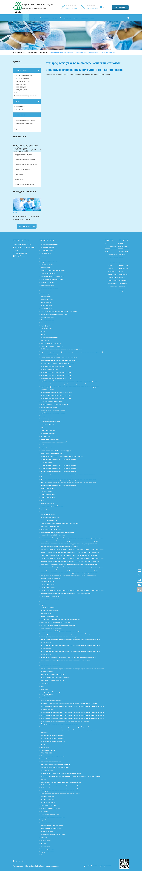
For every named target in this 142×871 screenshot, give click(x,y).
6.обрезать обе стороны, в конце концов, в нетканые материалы (61, 773)
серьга (17, 101)
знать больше (45, 698)
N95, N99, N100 (21, 84)
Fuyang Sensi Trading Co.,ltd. (22, 244)
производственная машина (49, 288)
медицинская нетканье (22, 169)
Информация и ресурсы (69, 18)
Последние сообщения (24, 191)
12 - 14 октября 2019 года (49, 520)
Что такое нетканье (47, 770)
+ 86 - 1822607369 (92, 8)
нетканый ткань (32, 52)
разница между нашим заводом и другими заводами (57, 532)
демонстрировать (46, 509)
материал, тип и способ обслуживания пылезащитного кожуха (60, 631)
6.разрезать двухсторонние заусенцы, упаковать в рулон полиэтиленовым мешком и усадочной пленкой (71, 777)
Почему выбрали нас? (48, 750)
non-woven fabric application (123, 243)
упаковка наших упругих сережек (51, 700)
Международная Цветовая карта (51, 692)
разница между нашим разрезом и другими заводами (58, 360)
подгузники (19, 174)
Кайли (43, 334)
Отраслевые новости (47, 424)
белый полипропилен (47, 285)
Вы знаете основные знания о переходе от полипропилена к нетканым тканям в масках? (69, 703)
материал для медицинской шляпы (26, 164)
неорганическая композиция (50, 526)
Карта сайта (86, 866)
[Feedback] (139, 589)
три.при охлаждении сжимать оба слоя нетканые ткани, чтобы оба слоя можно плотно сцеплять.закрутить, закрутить (68, 577)
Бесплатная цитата (28, 226)
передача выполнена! (47, 852)
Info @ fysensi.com (72, 8)
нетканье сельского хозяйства (24, 184)
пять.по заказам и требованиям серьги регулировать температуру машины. (65, 721)
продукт (26, 18)
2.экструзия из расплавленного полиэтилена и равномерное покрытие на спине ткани (68, 474)
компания (44, 259)
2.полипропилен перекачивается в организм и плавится (58, 459)
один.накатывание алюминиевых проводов (54, 404)
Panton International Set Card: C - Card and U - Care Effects (59, 357)
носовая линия (20, 115)
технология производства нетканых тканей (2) (55, 764)
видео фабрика (45, 326)
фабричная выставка (47, 503)
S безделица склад (46, 328)
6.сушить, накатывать (48, 796)
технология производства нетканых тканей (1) (55, 767)
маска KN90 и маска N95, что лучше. (53, 535)
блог (42, 686)
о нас (34, 18)
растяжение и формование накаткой (52, 674)
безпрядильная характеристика (51, 529)
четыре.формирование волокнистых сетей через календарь (59, 637)
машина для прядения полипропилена (53, 270)
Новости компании (47, 264)
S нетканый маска (46, 308)
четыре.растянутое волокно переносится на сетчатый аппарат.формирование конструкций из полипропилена (83, 52)
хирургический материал (23, 155)
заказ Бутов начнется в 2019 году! (52, 346)
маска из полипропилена (48, 291)
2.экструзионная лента (48, 488)
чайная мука (19, 179)
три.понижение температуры (50, 596)
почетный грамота (47, 419)
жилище (17, 18)
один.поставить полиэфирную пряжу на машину (56, 392)
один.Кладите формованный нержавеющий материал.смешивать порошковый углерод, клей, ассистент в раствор (70, 388)
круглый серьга (20, 109)
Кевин (43, 331)
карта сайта (44, 837)
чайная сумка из (46, 302)
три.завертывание (46, 491)
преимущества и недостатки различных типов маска (57, 363)
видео (54, 18)
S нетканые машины (47, 320)
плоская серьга (20, 106)
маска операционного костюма (25, 159)
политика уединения (47, 849)
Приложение (44, 18)
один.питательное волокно (49, 369)
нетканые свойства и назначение (51, 761)
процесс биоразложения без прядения (53, 834)
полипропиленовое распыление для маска (54, 314)
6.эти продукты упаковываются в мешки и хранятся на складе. (60, 791)
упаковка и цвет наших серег (50, 814)
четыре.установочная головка (50, 663)
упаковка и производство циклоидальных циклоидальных (59, 311)
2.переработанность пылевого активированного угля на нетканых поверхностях (66, 477)
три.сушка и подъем (47, 581)
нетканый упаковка (47, 299)
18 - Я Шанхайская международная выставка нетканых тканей (60, 619)
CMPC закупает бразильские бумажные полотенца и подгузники (61, 349)
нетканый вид (45, 846)
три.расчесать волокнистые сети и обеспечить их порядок (59, 546)
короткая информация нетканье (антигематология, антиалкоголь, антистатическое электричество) (72, 352)
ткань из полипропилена (48, 273)
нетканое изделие (46, 305)
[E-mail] (139, 570)
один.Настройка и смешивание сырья (53, 410)
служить (43, 605)
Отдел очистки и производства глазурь (53, 756)
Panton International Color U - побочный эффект (56, 450)
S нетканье (19, 93)
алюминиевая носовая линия (24, 123)
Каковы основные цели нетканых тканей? (54, 442)
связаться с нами (87, 18)
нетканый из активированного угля (26, 95)
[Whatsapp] (139, 580)
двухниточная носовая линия (24, 129)
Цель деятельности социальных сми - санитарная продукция (60, 523)
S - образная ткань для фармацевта (52, 279)
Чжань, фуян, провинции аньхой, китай (25, 248)
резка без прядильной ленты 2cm (51, 453)
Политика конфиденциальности (101, 866)
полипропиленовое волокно (24, 75)
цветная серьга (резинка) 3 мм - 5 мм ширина (55, 622)
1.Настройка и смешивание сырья (51, 401)
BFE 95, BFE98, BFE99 (23, 81)
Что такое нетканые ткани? (49, 355)
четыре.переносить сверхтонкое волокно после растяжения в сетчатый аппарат (66, 634)
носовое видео (45, 294)
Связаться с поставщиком (120, 7)
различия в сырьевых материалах (51, 628)
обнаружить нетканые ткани (50, 610)
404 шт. (43, 843)
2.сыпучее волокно (47, 462)
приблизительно (46, 445)
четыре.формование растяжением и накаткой (55, 677)
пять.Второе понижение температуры (53, 735)
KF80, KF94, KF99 (21, 87)
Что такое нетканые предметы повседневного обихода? (58, 625)
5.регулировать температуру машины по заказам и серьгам (60, 724)
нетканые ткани (46, 840)
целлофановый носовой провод (25, 120)
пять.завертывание (47, 709)
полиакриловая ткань (47, 317)
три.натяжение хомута (48, 584)
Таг (42, 854)
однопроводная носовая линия (25, 126)
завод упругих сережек (48, 430)
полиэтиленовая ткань (22, 78)
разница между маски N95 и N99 (51, 828)
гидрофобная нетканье (48, 448)
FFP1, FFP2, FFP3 (44, 52)
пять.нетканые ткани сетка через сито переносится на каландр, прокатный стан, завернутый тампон (72, 706)
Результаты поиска (47, 831)
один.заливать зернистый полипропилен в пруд (56, 366)
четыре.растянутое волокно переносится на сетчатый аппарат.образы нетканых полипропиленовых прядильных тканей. (72, 670)
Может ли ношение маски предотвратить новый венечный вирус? (62, 456)
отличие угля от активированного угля (53, 817)
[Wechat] (139, 585)
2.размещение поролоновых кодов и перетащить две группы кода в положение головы (68, 480)
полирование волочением (49, 407)
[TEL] (139, 575)
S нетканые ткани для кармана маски (52, 276)
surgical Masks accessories (110, 243)
